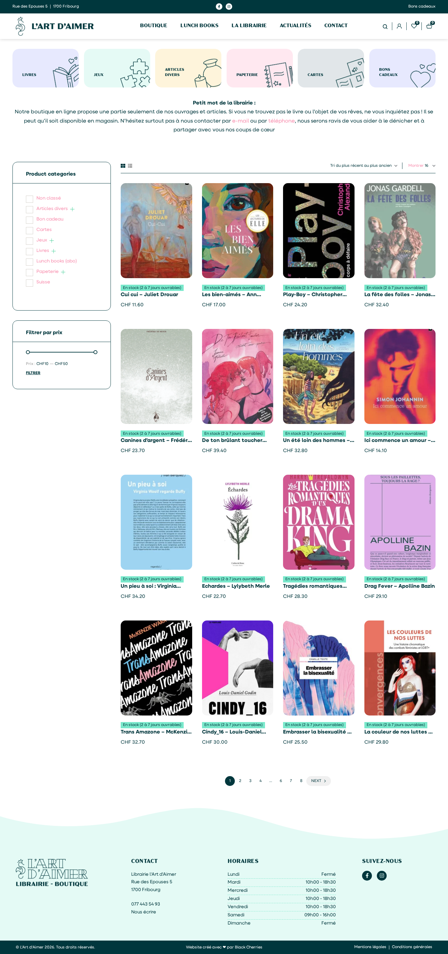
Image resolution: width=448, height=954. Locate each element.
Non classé (48, 198)
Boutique (153, 26)
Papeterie (47, 271)
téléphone (281, 121)
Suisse (43, 282)
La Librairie (249, 26)
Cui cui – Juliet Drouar (149, 294)
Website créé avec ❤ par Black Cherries (224, 947)
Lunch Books (199, 26)
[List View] (130, 165)
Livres (42, 250)
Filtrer (33, 373)
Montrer (416, 166)
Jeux (41, 240)
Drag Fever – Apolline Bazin (399, 586)
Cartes (44, 229)
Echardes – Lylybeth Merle (236, 586)
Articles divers (52, 208)
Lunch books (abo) (56, 261)
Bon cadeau (49, 219)
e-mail (240, 121)
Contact (336, 26)
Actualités (295, 26)
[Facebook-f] (219, 6)
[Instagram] (229, 6)
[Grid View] (123, 165)
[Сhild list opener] (72, 209)
